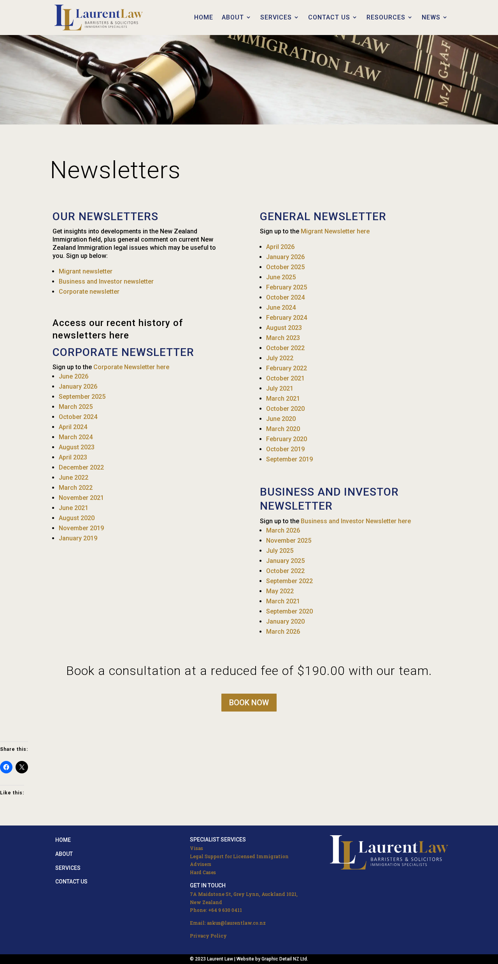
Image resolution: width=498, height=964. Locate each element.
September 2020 (289, 611)
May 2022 (280, 591)
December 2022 (81, 467)
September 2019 (289, 459)
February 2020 (286, 439)
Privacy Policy (208, 935)
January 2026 (78, 386)
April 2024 (73, 427)
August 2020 (77, 518)
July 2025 (279, 550)
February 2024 (286, 317)
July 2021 (279, 388)
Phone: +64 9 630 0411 (216, 910)
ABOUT (233, 17)
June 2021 (73, 508)
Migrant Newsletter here (335, 231)
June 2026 (73, 376)
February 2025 (286, 287)
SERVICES (276, 17)
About (64, 854)
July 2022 (279, 358)
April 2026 (280, 247)
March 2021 (283, 398)
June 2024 (281, 307)
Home (63, 840)
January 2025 (285, 560)
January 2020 (285, 621)
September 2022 (289, 581)
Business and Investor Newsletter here (356, 521)
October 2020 (285, 408)
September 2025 (82, 396)
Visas (196, 848)
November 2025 (288, 540)
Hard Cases (203, 872)
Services (68, 868)
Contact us (71, 881)
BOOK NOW (249, 702)
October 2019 (285, 449)
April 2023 (73, 457)
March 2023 (283, 338)
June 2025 (281, 277)
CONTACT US (329, 17)
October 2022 (285, 348)
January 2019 (78, 538)
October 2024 (78, 417)
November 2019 (81, 528)
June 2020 (281, 418)
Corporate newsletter (89, 291)
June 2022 (73, 477)
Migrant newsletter (85, 271)
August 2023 (77, 447)
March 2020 (283, 429)
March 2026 (283, 530)
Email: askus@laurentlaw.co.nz (228, 923)
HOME (203, 17)
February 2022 (286, 368)
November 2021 (81, 497)
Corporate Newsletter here (131, 367)
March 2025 (76, 406)
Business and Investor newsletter (106, 281)
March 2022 (76, 487)
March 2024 (76, 437)
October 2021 (285, 378)
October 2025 (285, 267)
